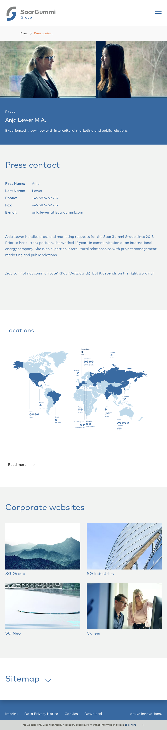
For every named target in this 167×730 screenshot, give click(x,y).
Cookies (71, 714)
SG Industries (100, 574)
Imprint (11, 714)
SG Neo (13, 633)
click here (130, 725)
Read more (17, 464)
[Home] (31, 13)
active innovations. (146, 714)
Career (94, 633)
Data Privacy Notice (41, 714)
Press (24, 33)
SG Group (15, 574)
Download (93, 714)
